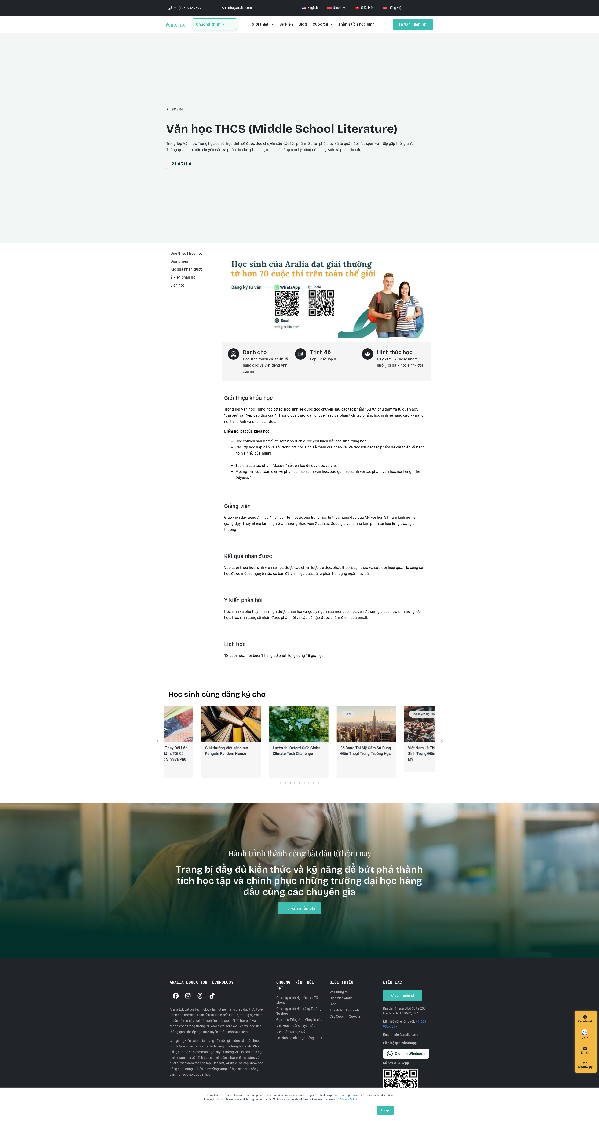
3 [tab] (290, 783)
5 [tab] (299, 783)
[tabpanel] (198, 742)
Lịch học (177, 285)
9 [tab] (318, 783)
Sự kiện (286, 24)
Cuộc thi (320, 24)
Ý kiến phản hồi (183, 277)
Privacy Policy (348, 1099)
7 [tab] (309, 783)
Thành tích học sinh (356, 24)
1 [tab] (280, 783)
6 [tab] (304, 783)
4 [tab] (294, 783)
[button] (174, 109)
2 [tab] (285, 783)
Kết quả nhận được (186, 269)
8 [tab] (313, 783)
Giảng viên (179, 261)
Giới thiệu (260, 24)
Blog (303, 24)
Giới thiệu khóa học (186, 253)
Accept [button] (385, 1110)
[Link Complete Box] (198, 742)
